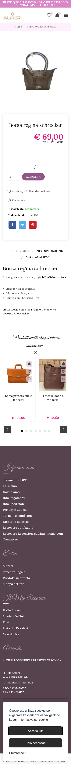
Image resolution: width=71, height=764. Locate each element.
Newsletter (11, 634)
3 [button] (31, 431)
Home (18, 26)
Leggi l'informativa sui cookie (28, 719)
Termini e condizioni (18, 515)
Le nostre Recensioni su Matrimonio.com (33, 533)
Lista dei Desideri (15, 628)
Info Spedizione (49, 251)
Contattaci (11, 539)
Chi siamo (10, 486)
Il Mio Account (13, 610)
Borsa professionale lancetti (18, 398)
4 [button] (36, 431)
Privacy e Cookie (15, 509)
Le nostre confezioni (18, 527)
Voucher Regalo (14, 572)
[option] (18, 390)
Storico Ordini (13, 616)
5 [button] (40, 431)
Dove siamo (11, 492)
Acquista (33, 176)
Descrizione (19, 251)
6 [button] (45, 431)
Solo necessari (36, 743)
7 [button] (49, 431)
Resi (6, 622)
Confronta (18, 200)
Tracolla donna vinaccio (53, 398)
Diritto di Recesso (16, 522)
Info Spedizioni (14, 504)
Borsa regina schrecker (42, 26)
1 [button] (22, 431)
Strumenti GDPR (15, 480)
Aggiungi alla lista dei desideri (31, 191)
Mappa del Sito (13, 584)
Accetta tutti (35, 731)
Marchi (8, 566)
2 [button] (26, 431)
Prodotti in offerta (16, 578)
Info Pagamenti (38, 257)
